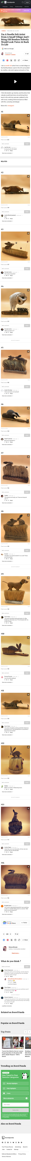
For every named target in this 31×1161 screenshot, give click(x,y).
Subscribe (15, 1110)
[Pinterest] (8, 1142)
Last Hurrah (7, 147)
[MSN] (18, 1142)
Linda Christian (8, 390)
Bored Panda (8, 1137)
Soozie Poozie (8, 676)
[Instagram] (5, 1142)
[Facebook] (2, 1142)
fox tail (6, 554)
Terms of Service (6, 1156)
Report (29, 137)
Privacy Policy (22, 1154)
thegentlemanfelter (4, 318)
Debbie (6, 786)
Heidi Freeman (8, 438)
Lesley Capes (7, 847)
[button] (25, 1031)
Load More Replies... (12, 984)
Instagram (11, 105)
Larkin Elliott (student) (10, 215)
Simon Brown (8, 53)
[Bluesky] (13, 1142)
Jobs (3, 1149)
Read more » (15, 953)
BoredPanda (9, 2)
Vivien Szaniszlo (8, 970)
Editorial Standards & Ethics (9, 1154)
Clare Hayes (7, 987)
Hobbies (4, 30)
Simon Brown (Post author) (15, 979)
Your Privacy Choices (7, 1147)
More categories (8, 1098)
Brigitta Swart (7, 905)
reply (11, 150)
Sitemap (16, 1149)
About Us (25, 1147)
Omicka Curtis (8, 272)
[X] (10, 1142)
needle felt (8, 65)
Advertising (18, 1147)
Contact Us (9, 1149)
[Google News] (21, 1142)
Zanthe (6, 495)
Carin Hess (7, 616)
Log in (27, 2)
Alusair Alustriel (8, 997)
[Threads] (16, 1142)
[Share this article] (28, 115)
